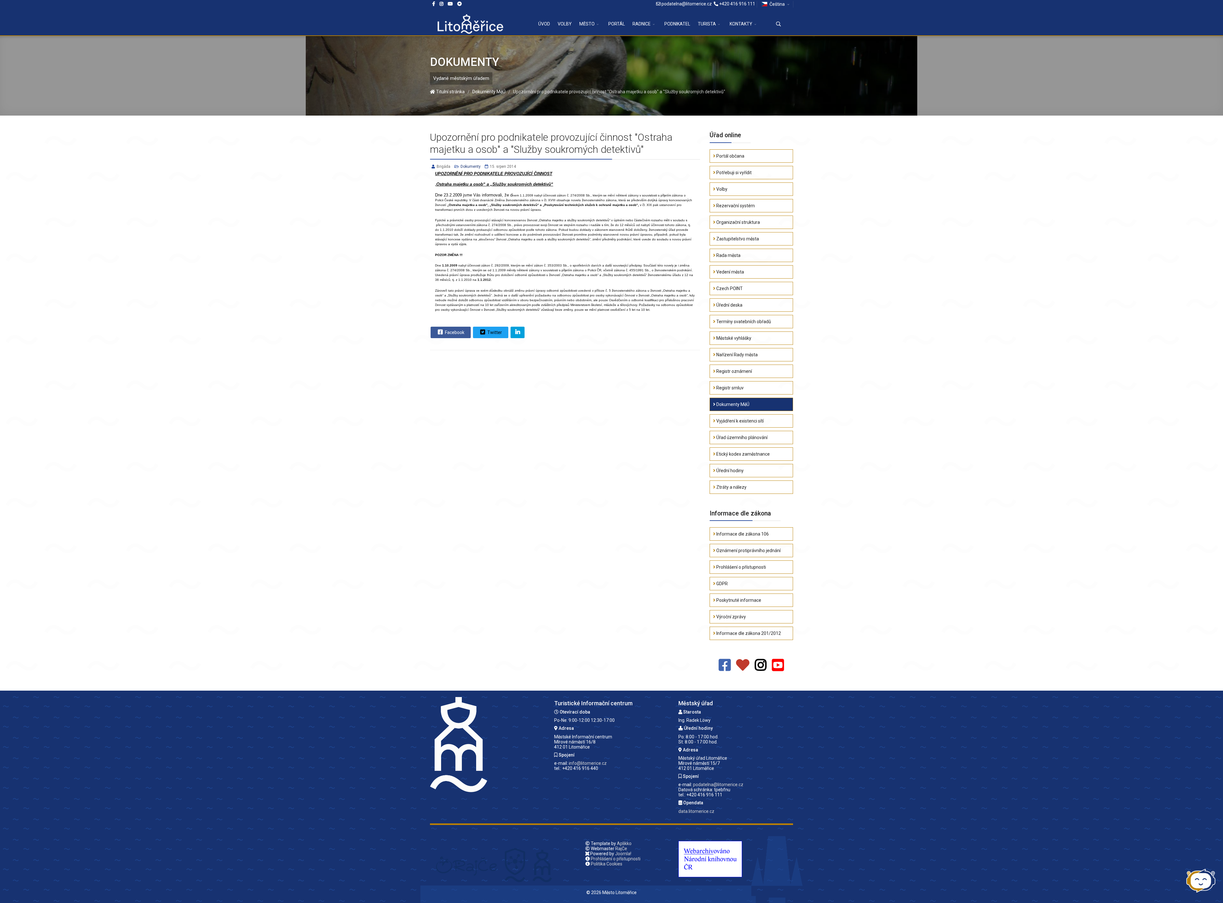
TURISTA (707, 23)
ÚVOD (544, 23)
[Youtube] (450, 3)
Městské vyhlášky (733, 338)
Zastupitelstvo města (737, 238)
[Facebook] (459, 3)
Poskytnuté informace (738, 600)
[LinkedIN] (518, 332)
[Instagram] (441, 3)
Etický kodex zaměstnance (742, 454)
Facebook (454, 332)
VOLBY (565, 23)
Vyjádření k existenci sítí (739, 420)
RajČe (621, 848)
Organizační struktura (737, 222)
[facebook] (433, 3)
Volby (721, 189)
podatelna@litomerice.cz (687, 3)
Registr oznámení (733, 371)
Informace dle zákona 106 (742, 534)
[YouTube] (778, 665)
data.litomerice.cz (696, 811)
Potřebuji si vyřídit (733, 172)
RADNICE (642, 23)
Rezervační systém (735, 205)
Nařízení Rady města (736, 354)
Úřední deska (728, 305)
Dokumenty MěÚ (732, 404)
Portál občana (729, 156)
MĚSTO (587, 23)
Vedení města (729, 271)
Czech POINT (729, 288)
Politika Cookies (606, 863)
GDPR (721, 583)
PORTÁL (616, 23)
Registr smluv (729, 387)
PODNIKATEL (677, 23)
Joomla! (623, 853)
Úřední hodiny (729, 470)
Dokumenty (471, 166)
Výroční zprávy (730, 616)
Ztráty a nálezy (731, 487)
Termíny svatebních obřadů (743, 321)
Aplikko (624, 843)
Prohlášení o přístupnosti (740, 567)
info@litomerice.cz (588, 763)
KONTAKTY (741, 23)
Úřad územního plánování (741, 437)
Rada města (727, 255)
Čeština (777, 4)
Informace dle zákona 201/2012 (748, 633)
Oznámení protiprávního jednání (748, 550)
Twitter (494, 332)
